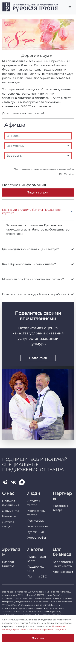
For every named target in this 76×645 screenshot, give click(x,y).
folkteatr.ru (65, 592)
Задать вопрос (38, 192)
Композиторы (37, 526)
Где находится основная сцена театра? (30, 249)
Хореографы (36, 537)
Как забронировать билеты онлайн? (29, 264)
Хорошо (38, 638)
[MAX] (22, 482)
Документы (10, 510)
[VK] (13, 482)
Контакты (9, 516)
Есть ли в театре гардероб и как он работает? (35, 294)
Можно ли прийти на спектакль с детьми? (33, 279)
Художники (35, 532)
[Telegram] (5, 482)
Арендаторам (63, 571)
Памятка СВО (37, 576)
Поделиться (38, 358)
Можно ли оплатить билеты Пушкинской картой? (32, 211)
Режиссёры (36, 520)
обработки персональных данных (47, 629)
